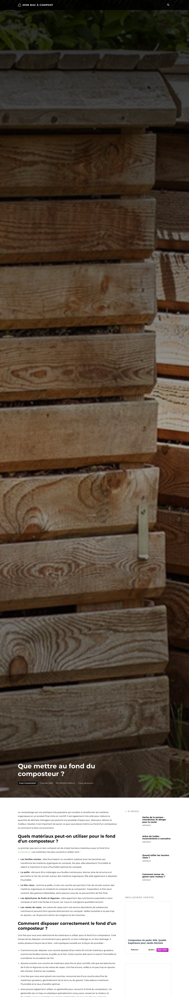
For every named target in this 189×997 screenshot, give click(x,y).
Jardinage (146, 825)
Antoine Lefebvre (67, 783)
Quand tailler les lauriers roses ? (155, 856)
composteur (24, 852)
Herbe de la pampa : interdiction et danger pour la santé (154, 819)
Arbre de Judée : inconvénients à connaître (156, 837)
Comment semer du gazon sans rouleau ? (153, 875)
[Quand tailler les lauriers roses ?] (132, 861)
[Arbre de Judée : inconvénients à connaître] (132, 842)
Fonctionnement (27, 783)
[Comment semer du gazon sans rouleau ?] (132, 880)
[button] (168, 5)
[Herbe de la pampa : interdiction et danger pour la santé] (132, 823)
